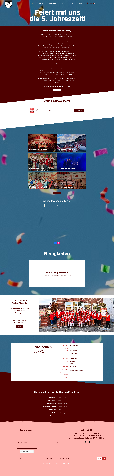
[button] (94, 3)
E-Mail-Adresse (30, 412)
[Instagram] (58, 219)
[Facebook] (55, 219)
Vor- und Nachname (19, 412)
